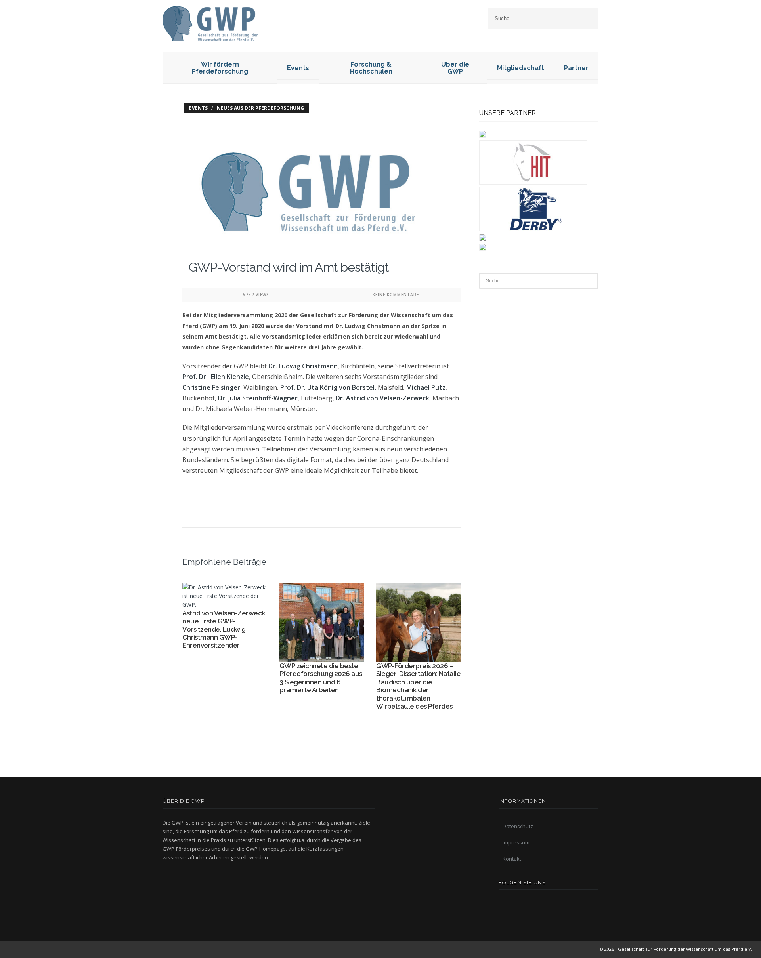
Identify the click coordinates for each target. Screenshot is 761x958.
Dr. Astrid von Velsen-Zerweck (382, 398)
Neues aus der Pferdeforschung (260, 108)
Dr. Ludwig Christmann (303, 366)
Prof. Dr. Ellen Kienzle (215, 376)
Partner (576, 68)
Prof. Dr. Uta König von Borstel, (328, 387)
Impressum (516, 842)
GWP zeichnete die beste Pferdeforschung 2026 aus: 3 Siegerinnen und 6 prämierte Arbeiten (321, 678)
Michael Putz (426, 387)
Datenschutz (518, 826)
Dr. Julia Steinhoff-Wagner (258, 398)
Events (298, 68)
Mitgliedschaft (520, 68)
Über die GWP (455, 68)
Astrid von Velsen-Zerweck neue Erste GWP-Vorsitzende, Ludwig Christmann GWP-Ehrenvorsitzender (223, 629)
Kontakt (512, 858)
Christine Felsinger (211, 387)
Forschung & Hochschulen (371, 68)
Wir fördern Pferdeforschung (220, 68)
